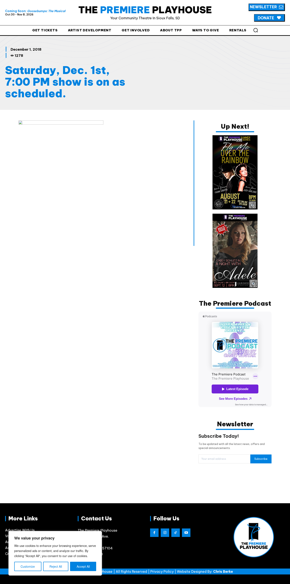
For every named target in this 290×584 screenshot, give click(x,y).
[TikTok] (175, 532)
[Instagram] (165, 532)
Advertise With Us (20, 530)
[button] (256, 30)
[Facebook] (154, 532)
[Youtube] (186, 532)
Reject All (55, 566)
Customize (28, 566)
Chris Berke (223, 571)
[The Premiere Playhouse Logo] (145, 9)
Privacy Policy (162, 571)
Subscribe (260, 458)
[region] (55, 553)
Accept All (83, 566)
